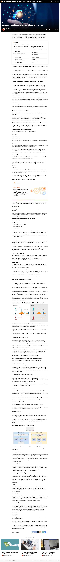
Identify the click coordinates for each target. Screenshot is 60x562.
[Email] (49, 29)
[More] (52, 29)
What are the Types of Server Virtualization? (21, 46)
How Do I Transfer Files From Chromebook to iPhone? (48, 553)
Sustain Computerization (35, 57)
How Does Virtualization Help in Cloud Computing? (38, 49)
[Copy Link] (43, 532)
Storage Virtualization (18, 62)
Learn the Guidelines (35, 54)
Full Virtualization (17, 51)
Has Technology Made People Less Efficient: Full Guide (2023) (29, 553)
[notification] (53, 1)
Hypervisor (16, 48)
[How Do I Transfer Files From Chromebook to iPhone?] (50, 544)
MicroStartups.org (9, 1)
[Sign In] (51, 1)
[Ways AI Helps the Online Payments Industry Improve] (10, 544)
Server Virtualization (18, 57)
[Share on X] (48, 29)
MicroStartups (8, 28)
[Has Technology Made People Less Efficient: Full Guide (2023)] (30, 544)
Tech (3, 22)
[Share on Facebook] (46, 29)
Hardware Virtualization (18, 59)
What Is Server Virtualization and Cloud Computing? (21, 44)
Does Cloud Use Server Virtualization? (19, 53)
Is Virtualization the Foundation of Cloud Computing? (37, 47)
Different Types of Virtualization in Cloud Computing (20, 55)
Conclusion (32, 62)
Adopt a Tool (34, 59)
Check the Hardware (35, 52)
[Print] (51, 29)
